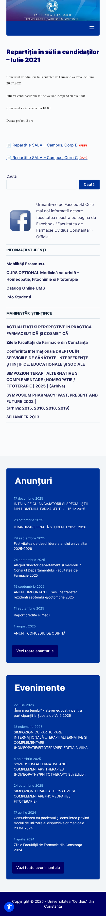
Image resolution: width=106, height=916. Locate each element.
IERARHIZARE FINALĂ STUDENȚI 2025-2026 (50, 527)
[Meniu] (91, 28)
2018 (51, 408)
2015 (27, 408)
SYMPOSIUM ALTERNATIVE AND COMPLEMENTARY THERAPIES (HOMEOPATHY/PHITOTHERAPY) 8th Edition (50, 769)
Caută (11, 176)
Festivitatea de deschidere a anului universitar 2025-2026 (51, 546)
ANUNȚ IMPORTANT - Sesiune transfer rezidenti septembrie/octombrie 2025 (45, 594)
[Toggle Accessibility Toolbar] (9, 907)
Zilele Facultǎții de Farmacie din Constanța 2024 (48, 847)
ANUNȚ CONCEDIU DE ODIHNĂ (39, 633)
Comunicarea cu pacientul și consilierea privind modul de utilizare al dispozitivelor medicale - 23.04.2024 (51, 823)
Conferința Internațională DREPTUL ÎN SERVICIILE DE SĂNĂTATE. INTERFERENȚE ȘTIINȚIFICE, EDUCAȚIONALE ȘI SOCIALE (47, 358)
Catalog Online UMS (25, 288)
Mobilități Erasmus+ (25, 263)
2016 (39, 408)
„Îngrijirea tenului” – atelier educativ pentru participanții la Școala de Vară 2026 (48, 712)
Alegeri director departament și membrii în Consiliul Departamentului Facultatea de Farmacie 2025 (47, 570)
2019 (63, 408)
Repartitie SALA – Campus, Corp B (45, 145)
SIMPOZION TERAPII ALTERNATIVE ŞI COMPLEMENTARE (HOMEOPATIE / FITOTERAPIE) (44, 796)
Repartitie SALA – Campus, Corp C (45, 157)
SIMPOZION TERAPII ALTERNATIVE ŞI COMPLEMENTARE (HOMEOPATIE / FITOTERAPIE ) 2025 (42, 380)
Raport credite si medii (32, 615)
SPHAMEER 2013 (22, 416)
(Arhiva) (57, 386)
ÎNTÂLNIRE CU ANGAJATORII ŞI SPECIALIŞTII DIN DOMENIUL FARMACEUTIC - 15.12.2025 (51, 506)
